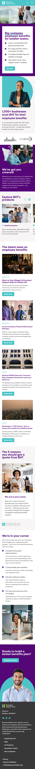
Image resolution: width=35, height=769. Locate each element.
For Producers (9, 745)
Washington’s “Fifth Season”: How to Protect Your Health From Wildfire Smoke (17, 427)
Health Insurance (11, 225)
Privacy (5, 759)
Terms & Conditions (9, 762)
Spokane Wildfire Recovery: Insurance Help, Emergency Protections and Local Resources (16, 377)
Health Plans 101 (10, 738)
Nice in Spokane (9, 751)
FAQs (6, 742)
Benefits (10, 68)
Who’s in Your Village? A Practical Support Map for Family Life (16, 281)
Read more (8, 294)
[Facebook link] (3, 718)
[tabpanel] (17, 491)
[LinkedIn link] (6, 718)
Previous (25, 199)
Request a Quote (10, 660)
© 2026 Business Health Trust (13, 765)
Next (29, 199)
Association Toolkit (10, 748)
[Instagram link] (9, 718)
